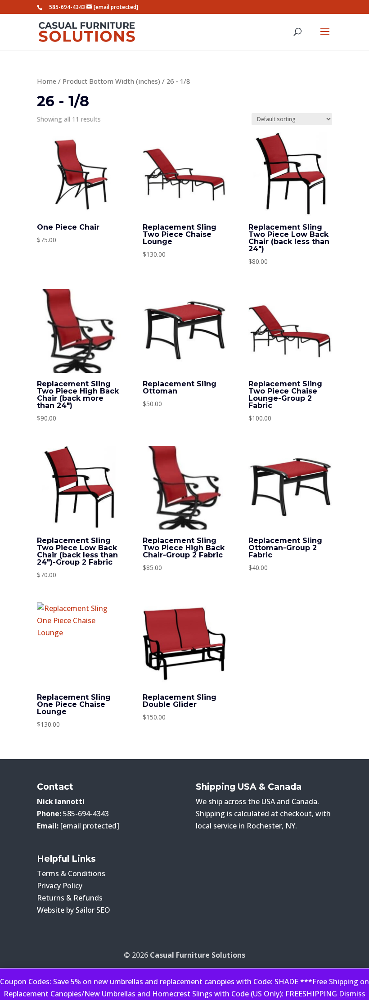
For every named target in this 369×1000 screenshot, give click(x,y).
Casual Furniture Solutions (197, 955)
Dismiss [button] (352, 994)
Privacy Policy (59, 886)
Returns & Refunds (70, 898)
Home (46, 81)
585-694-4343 (67, 7)
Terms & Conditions (71, 873)
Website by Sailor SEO (73, 910)
